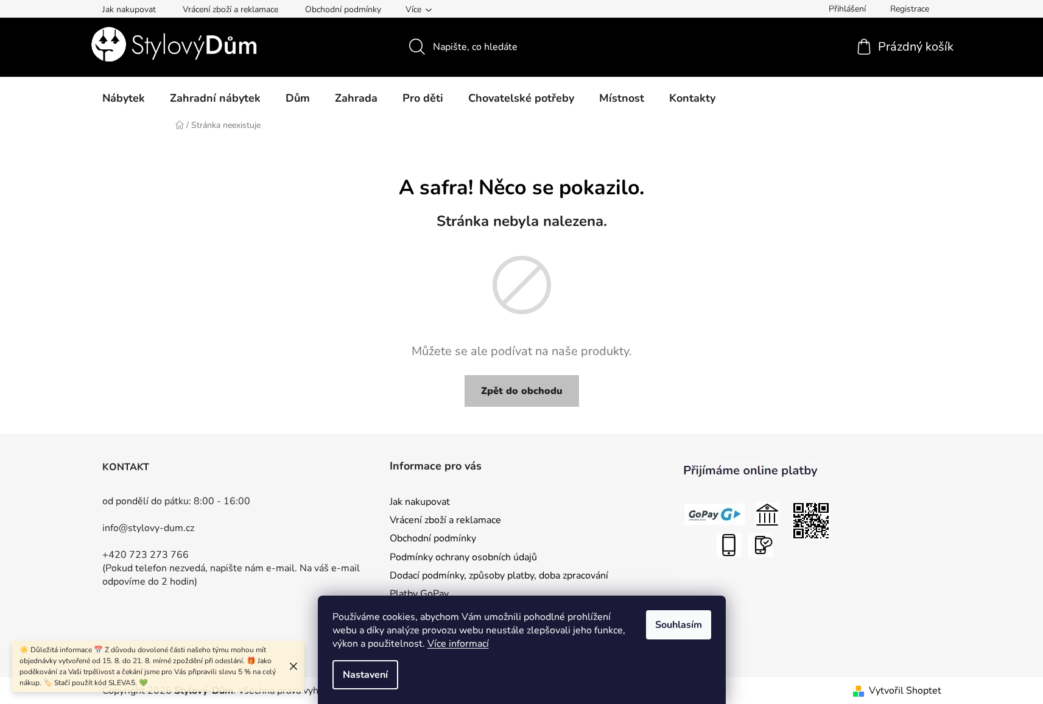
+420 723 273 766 (145, 554)
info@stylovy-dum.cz (148, 528)
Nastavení (365, 674)
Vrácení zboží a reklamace (230, 9)
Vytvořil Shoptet (905, 690)
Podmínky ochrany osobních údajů (463, 557)
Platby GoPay (419, 593)
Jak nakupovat (129, 9)
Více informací (458, 643)
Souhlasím (678, 625)
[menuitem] (123, 98)
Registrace (909, 9)
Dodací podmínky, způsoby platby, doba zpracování (499, 575)
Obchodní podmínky (343, 9)
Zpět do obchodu (522, 391)
